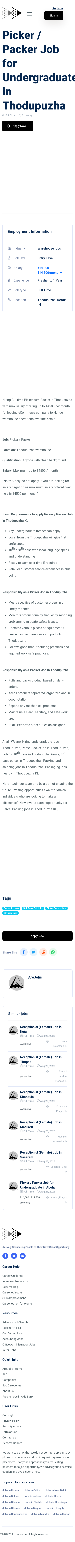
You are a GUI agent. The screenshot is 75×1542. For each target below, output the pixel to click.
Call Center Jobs (12, 1333)
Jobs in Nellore (32, 1496)
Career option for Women (17, 1303)
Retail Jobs (9, 1350)
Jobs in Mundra (40, 1514)
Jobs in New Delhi (56, 1490)
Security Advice (11, 1426)
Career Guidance (12, 1275)
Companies (9, 1379)
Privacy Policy (11, 1420)
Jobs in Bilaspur (11, 1502)
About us (8, 1391)
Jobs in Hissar (61, 1514)
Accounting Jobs (12, 1339)
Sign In (54, 15)
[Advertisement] (37, 170)
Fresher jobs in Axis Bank (17, 1396)
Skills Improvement (14, 1298)
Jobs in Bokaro (10, 1496)
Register (57, 8)
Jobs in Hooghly (55, 1508)
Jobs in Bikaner (11, 1508)
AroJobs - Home (12, 1368)
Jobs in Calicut (33, 1490)
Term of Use (9, 1432)
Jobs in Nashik (33, 1502)
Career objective (12, 1292)
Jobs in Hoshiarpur (57, 1502)
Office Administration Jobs (18, 1344)
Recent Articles (11, 1327)
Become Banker (12, 1443)
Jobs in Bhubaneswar (14, 1514)
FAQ (5, 1374)
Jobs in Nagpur (33, 1508)
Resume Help (10, 1286)
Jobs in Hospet (53, 1496)
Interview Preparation (15, 1281)
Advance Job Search (15, 1322)
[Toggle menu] (29, 14)
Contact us (9, 1437)
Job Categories (11, 1385)
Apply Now (19, 126)
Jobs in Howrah (11, 1490)
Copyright (8, 1415)
